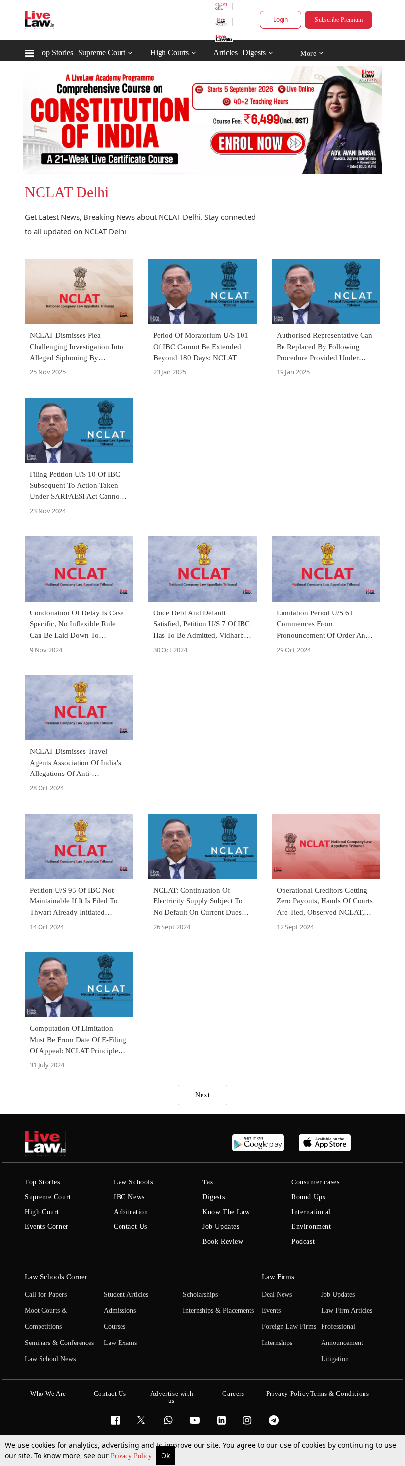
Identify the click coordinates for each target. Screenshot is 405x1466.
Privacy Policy (132, 1456)
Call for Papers (46, 1294)
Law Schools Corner (56, 1277)
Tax (208, 1182)
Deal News (277, 1294)
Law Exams (120, 1342)
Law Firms (278, 1277)
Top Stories (55, 52)
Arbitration (131, 1212)
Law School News (50, 1359)
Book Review (222, 1241)
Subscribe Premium (339, 19)
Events (271, 1310)
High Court (42, 1212)
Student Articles (126, 1294)
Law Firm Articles (346, 1310)
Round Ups (308, 1197)
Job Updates (221, 1226)
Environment (311, 1226)
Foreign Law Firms (289, 1326)
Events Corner (47, 1226)
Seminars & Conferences (59, 1342)
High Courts (169, 52)
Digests (254, 52)
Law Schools (133, 1182)
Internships (277, 1342)
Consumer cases (315, 1182)
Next (202, 1095)
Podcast (303, 1241)
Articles (225, 52)
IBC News (129, 1197)
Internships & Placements (218, 1310)
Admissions (120, 1310)
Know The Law (226, 1212)
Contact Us (130, 1226)
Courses (114, 1326)
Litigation (335, 1359)
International (311, 1212)
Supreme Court (101, 52)
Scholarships (200, 1294)
